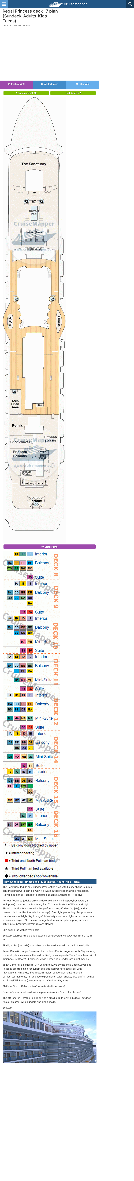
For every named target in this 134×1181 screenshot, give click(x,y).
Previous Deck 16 (26, 93)
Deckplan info (18, 84)
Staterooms (50, 546)
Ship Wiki (84, 84)
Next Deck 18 (72, 93)
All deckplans (51, 84)
